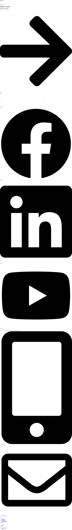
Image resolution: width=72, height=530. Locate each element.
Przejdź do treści (2, 0)
